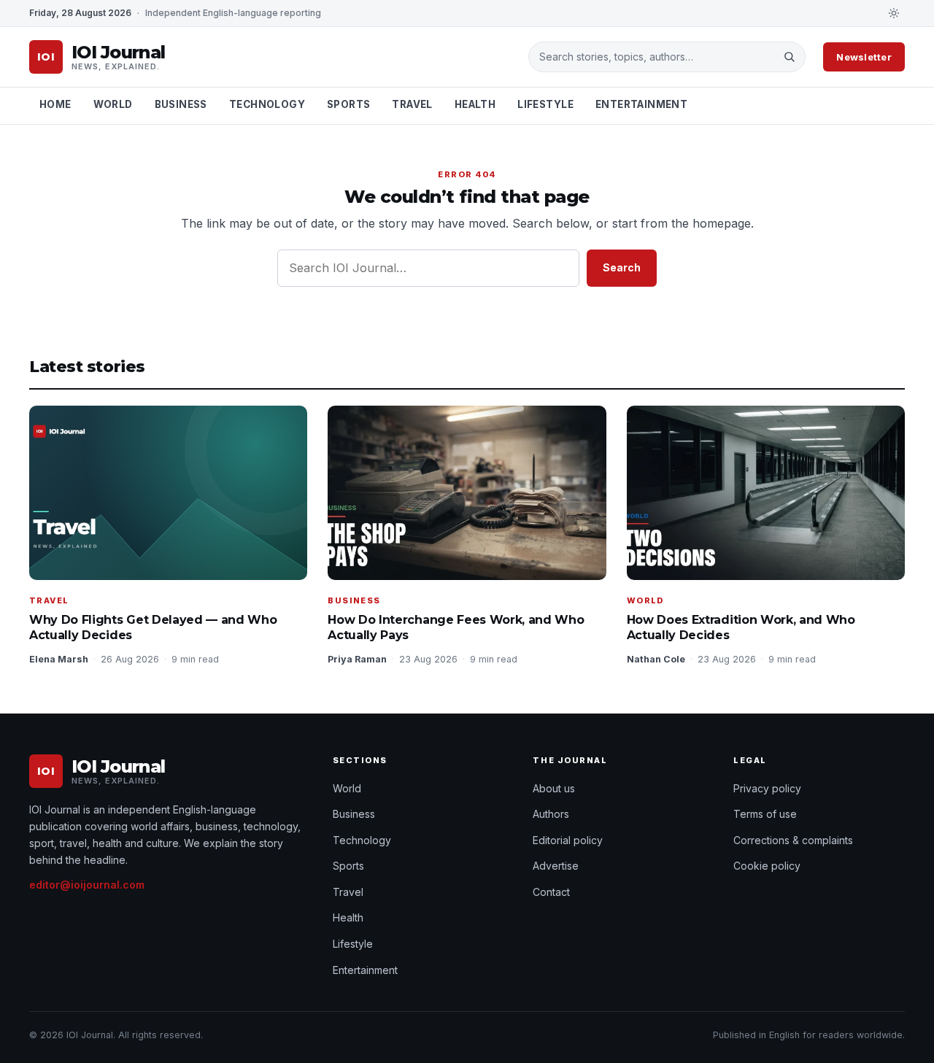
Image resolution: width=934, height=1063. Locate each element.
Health (475, 104)
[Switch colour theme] (894, 13)
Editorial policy (568, 840)
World (113, 104)
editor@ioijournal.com (86, 884)
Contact (551, 892)
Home (55, 104)
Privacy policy (767, 788)
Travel (412, 104)
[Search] (788, 57)
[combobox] (656, 56)
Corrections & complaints (793, 840)
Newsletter (864, 57)
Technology (267, 104)
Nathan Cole (656, 659)
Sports (348, 104)
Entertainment (641, 104)
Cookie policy (766, 865)
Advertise (556, 865)
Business (181, 104)
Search (622, 267)
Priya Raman (357, 659)
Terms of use (765, 814)
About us (554, 788)
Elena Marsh (58, 659)
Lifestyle (545, 104)
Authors (551, 814)
